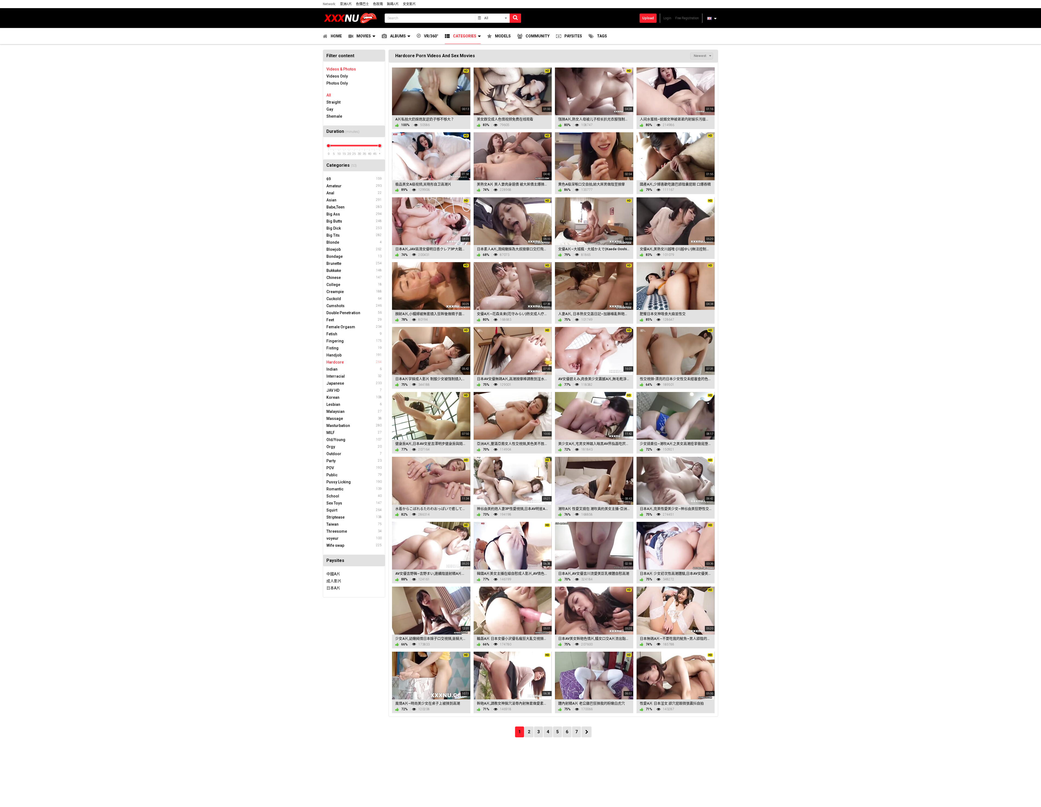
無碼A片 (393, 4)
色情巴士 (362, 4)
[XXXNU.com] (352, 18)
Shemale (334, 116)
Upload (648, 18)
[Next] (586, 731)
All (328, 95)
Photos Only (337, 83)
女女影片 (409, 4)
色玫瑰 (378, 4)
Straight (333, 102)
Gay (329, 109)
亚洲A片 (346, 4)
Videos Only (337, 76)
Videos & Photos (341, 69)
